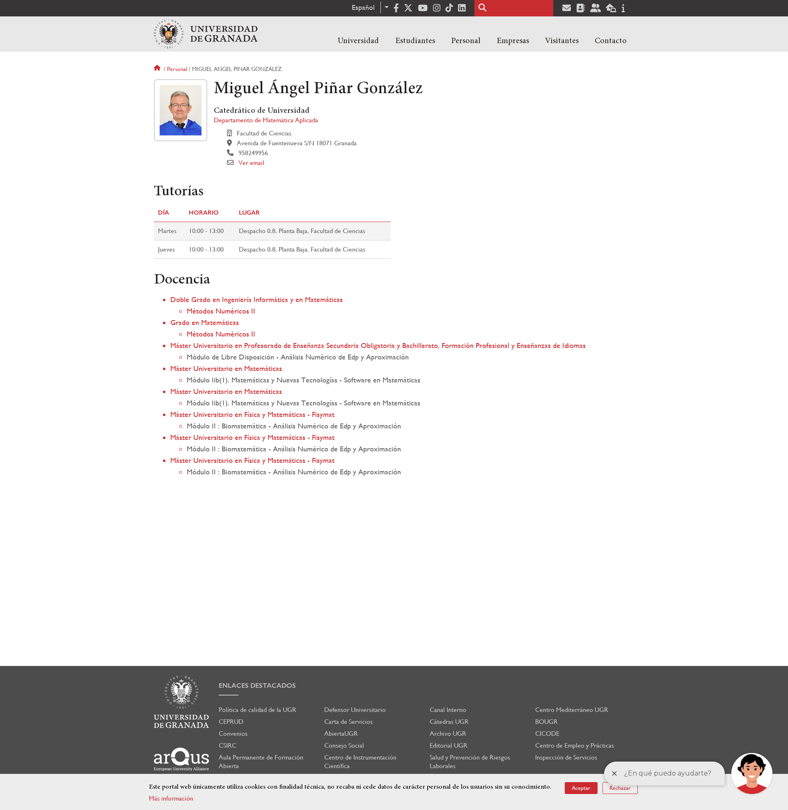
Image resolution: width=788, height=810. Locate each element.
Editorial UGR (448, 745)
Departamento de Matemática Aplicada (266, 120)
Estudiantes (415, 41)
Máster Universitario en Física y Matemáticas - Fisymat (252, 414)
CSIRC (227, 745)
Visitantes (562, 41)
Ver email (251, 163)
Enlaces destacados (257, 685)
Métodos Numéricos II (221, 311)
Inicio (158, 69)
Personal (466, 41)
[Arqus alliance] (181, 759)
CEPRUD (231, 721)
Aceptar (581, 788)
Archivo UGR (448, 733)
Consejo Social (344, 745)
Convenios (233, 733)
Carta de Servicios (348, 721)
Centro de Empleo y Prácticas (574, 745)
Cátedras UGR (449, 721)
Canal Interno (448, 710)
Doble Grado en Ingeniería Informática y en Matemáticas (256, 299)
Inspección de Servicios (566, 757)
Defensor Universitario (355, 710)
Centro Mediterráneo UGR (571, 710)
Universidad (358, 41)
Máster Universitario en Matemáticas (226, 368)
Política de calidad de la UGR (257, 710)
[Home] (206, 34)
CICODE (547, 733)
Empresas (513, 41)
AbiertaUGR (341, 733)
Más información (171, 798)
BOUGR (546, 721)
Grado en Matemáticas (204, 322)
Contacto (611, 41)
